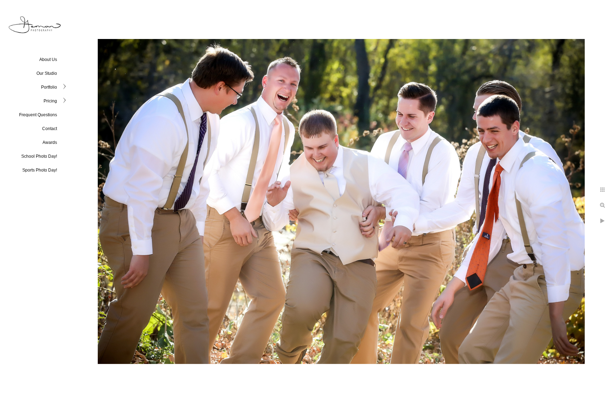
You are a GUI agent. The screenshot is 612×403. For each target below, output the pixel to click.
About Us (48, 59)
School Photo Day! (39, 156)
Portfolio (49, 87)
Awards (49, 142)
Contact (49, 128)
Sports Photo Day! (39, 170)
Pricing (50, 101)
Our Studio (46, 73)
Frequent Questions (38, 114)
